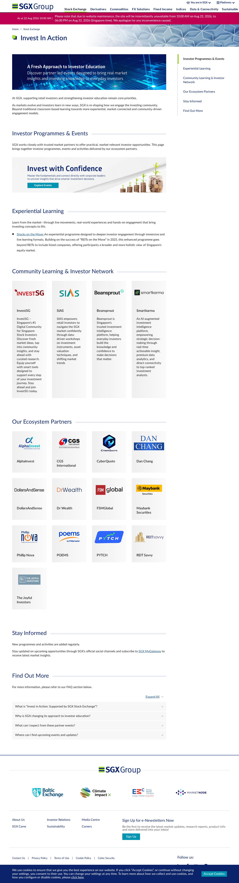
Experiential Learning (196, 68)
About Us (18, 819)
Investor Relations (58, 819)
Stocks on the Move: (30, 234)
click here (77, 877)
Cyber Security (106, 858)
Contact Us (18, 858)
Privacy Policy (39, 858)
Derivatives (98, 9)
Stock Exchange (75, 9)
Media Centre (91, 819)
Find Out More (193, 111)
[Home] (37, 6)
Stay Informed (192, 101)
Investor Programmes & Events (203, 58)
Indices (181, 9)
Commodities (119, 9)
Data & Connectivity (204, 9)
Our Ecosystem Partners (199, 91)
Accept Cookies (214, 873)
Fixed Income (162, 9)
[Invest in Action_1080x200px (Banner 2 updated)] (89, 191)
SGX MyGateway (150, 651)
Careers (87, 826)
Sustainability (56, 826)
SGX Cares (19, 826)
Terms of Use (61, 858)
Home (15, 29)
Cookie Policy (83, 858)
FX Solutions (141, 9)
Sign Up (131, 836)
